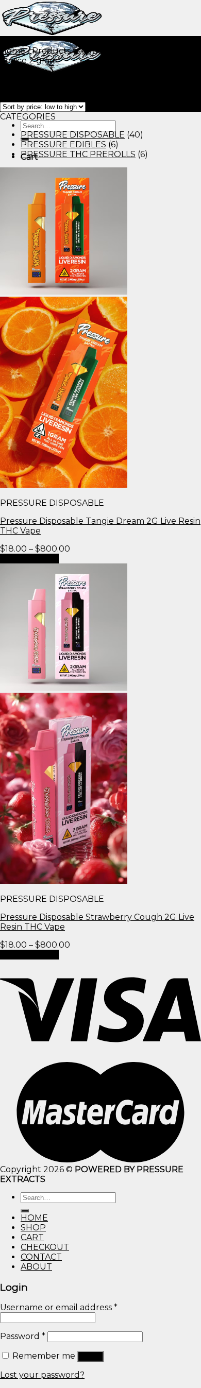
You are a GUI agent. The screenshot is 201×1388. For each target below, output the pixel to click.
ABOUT (36, 1267)
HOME (34, 1218)
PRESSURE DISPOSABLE (73, 135)
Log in (90, 1356)
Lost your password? (42, 1375)
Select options (29, 558)
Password (22, 1336)
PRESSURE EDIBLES (63, 144)
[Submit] (25, 1210)
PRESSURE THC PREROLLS (78, 154)
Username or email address (59, 1307)
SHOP (33, 1227)
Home (12, 51)
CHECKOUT (45, 1247)
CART (32, 1237)
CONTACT (41, 1257)
